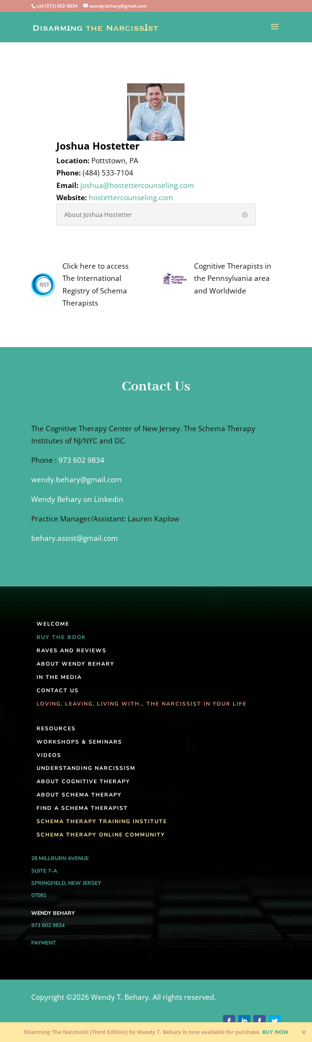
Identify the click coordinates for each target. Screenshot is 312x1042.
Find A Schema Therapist (82, 808)
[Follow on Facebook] (229, 1021)
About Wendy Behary (76, 664)
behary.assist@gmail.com (74, 538)
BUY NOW (275, 1032)
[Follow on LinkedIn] (244, 1021)
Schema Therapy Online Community (101, 834)
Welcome (53, 624)
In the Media (59, 677)
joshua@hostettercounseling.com (137, 185)
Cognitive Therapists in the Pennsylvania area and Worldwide (232, 278)
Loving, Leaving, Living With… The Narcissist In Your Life (142, 703)
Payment (43, 942)
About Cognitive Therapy (83, 781)
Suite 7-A (44, 871)
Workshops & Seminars (79, 742)
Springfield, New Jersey (66, 883)
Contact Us (58, 690)
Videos (49, 755)
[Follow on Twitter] (275, 1021)
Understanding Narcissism (86, 768)
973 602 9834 (81, 460)
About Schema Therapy (79, 794)
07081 (38, 895)
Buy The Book (61, 637)
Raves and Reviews (72, 650)
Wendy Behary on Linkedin (77, 499)
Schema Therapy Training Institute (102, 821)
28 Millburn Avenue (60, 858)
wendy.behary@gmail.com (76, 479)
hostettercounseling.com (131, 197)
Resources (56, 728)
